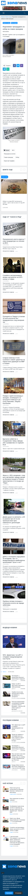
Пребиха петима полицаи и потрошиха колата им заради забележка (13, 603)
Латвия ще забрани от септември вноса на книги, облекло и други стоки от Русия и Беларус (18, 737)
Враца (11, 814)
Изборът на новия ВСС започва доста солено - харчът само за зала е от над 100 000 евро (13, 203)
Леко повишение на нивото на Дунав (17, 799)
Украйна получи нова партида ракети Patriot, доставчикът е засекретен (18, 694)
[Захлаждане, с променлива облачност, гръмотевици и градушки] (6, 677)
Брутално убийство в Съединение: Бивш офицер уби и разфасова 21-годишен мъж (13, 441)
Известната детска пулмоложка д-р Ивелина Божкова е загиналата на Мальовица (16, 790)
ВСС (13, 150)
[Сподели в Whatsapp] (7, 69)
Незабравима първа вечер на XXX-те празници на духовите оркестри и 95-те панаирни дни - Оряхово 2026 (17, 809)
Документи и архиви (17, 711)
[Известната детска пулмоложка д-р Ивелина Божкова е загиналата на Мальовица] (6, 790)
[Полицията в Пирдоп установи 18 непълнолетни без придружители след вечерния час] (14, 306)
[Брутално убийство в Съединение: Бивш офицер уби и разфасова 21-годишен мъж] (14, 429)
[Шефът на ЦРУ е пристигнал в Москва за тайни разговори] (6, 685)
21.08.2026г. (15, 832)
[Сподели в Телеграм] (4, 69)
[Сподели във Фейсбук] (14, 65)
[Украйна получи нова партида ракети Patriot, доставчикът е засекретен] (6, 694)
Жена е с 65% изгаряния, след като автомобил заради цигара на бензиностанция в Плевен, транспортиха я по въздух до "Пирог (14, 479)
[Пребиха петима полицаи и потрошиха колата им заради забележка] (14, 591)
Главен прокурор (8, 157)
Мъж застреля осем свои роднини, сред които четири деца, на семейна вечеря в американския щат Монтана (18, 757)
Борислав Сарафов (9, 160)
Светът (4, 671)
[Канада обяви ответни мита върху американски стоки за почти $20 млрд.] (6, 767)
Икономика (15, 769)
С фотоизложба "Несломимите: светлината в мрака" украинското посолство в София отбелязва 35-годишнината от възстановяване (17, 840)
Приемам (9, 893)
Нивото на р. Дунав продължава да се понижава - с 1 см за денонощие (17, 820)
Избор (17, 157)
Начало (3, 16)
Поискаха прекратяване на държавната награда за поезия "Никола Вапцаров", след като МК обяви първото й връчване (18, 705)
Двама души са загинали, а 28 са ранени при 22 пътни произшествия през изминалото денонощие (14, 519)
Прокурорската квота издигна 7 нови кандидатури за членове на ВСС (14, 241)
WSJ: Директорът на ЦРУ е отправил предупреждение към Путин (13, 657)
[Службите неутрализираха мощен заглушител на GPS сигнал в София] (14, 265)
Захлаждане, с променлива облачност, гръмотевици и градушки (18, 677)
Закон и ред (8, 16)
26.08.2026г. (11, 671)
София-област (13, 794)
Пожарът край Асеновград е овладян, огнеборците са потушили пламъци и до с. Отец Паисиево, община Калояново (13, 399)
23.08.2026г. (19, 794)
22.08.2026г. (15, 814)
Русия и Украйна (16, 698)
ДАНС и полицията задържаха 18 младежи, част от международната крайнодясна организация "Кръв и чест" (14, 559)
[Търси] (23, 13)
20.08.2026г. (15, 846)
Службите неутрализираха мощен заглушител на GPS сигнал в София (12, 277)
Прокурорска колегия (9, 153)
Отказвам (18, 893)
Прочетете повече (8, 251)
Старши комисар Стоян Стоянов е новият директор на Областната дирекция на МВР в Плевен (14, 360)
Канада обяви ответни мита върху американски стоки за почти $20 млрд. (18, 766)
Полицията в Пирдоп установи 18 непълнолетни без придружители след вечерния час (14, 319)
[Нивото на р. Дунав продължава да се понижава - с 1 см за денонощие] (6, 820)
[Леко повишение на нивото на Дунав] (6, 801)
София (11, 832)
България (14, 680)
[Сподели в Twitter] (18, 65)
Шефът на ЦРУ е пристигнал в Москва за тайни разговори (18, 685)
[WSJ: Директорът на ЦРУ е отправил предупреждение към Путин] (14, 641)
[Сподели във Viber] (21, 65)
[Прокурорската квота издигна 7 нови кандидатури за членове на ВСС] (14, 229)
